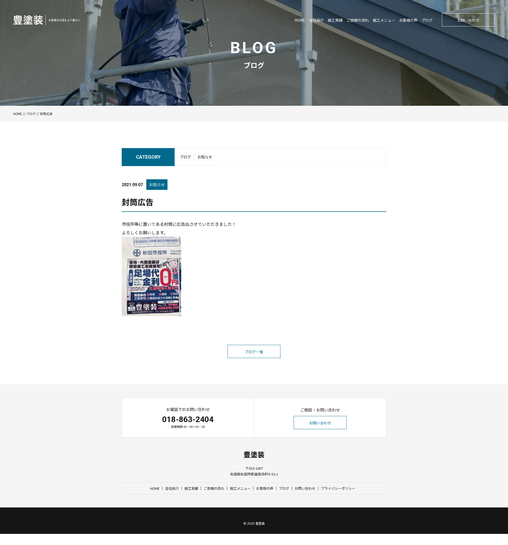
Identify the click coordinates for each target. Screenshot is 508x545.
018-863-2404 (188, 419)
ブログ (427, 20)
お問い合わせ (468, 20)
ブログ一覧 (254, 351)
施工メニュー (384, 20)
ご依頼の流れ (358, 20)
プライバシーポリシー (338, 488)
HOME (299, 20)
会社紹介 (316, 20)
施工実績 (335, 20)
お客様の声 (408, 20)
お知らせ (204, 156)
